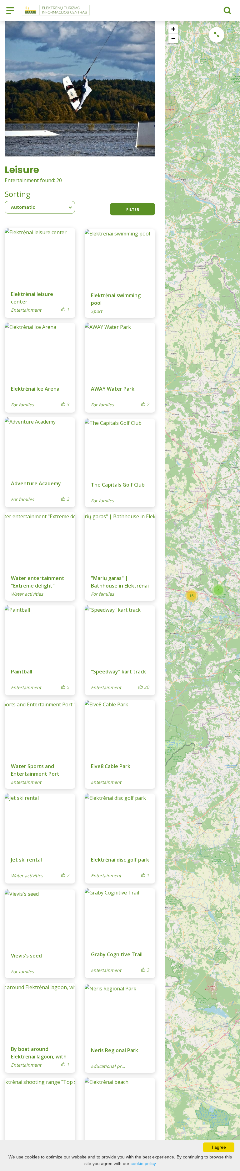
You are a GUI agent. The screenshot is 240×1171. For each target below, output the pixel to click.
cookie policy (143, 1163)
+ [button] (173, 29)
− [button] (173, 38)
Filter (132, 209)
